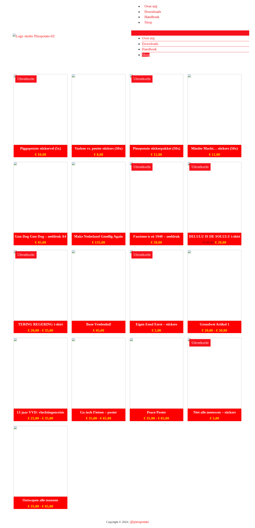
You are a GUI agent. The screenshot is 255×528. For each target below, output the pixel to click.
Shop (148, 22)
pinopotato (141, 522)
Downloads (152, 12)
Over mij (150, 6)
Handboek (151, 17)
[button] (190, 33)
